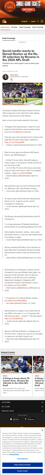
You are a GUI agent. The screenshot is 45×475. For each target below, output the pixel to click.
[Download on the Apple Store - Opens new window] (15, 419)
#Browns (19, 132)
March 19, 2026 (29, 303)
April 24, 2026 (36, 145)
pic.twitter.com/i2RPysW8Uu (16, 301)
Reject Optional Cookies (22, 465)
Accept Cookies (22, 471)
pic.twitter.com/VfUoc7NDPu (16, 285)
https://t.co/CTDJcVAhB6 (14, 142)
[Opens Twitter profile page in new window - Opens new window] (11, 79)
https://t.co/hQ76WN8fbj (22, 173)
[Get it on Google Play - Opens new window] (30, 420)
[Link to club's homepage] (4, 20)
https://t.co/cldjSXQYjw (14, 318)
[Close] (42, 430)
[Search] (38, 21)
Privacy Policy (14, 454)
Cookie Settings (22, 458)
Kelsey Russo (14, 75)
